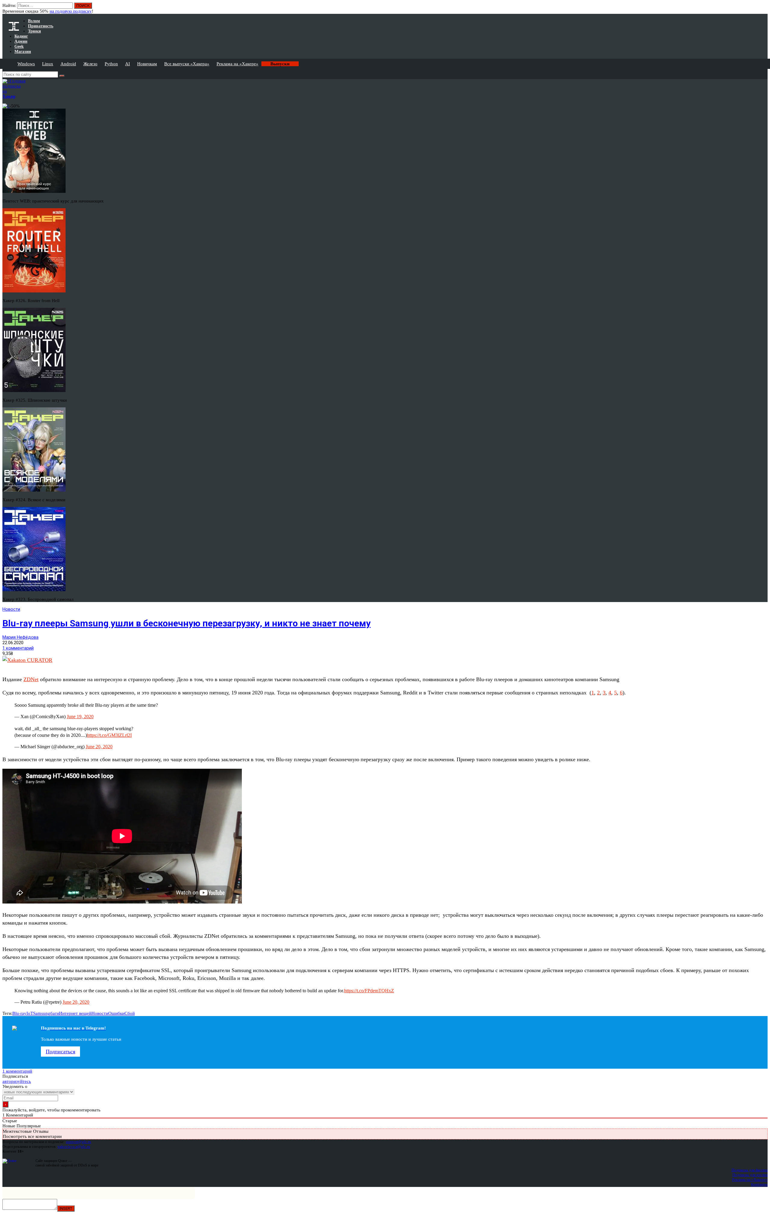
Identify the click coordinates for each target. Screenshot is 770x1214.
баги (54, 1013)
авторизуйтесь (16, 1081)
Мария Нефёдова (20, 637)
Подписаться (60, 1052)
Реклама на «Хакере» (237, 63)
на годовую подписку (71, 11)
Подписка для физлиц (750, 1170)
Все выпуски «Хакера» (186, 63)
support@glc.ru (78, 1141)
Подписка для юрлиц (750, 1174)
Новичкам (147, 63)
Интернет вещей (75, 1013)
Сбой (130, 1013)
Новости (11, 609)
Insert (66, 1208)
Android (68, 63)
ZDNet (30, 679)
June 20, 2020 (99, 746)
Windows (26, 63)
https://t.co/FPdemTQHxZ (369, 990)
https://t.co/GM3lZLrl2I (109, 735)
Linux (47, 63)
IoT (29, 1013)
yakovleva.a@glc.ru (73, 1146)
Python (111, 63)
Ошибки (116, 1013)
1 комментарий (18, 648)
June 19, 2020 (80, 716)
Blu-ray (19, 1013)
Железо (90, 63)
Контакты (759, 1184)
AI (127, 63)
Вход (763, 8)
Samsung (41, 1013)
